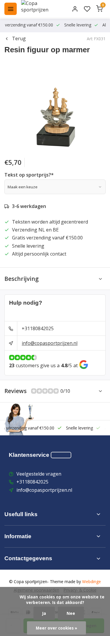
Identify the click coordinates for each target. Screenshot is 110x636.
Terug (19, 38)
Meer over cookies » (56, 628)
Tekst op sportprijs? (29, 175)
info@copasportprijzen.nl (49, 343)
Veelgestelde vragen (38, 474)
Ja (44, 613)
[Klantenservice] (61, 455)
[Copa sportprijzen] (41, 9)
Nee (71, 613)
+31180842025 (38, 328)
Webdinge (91, 581)
